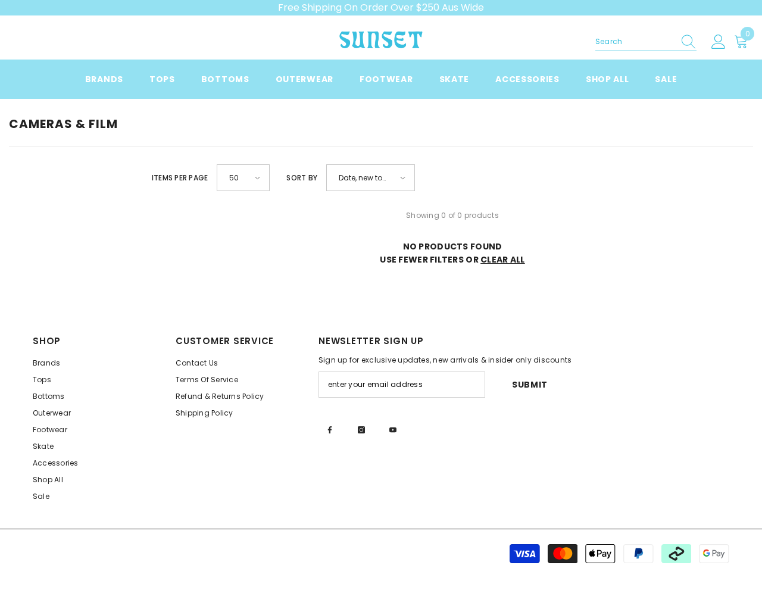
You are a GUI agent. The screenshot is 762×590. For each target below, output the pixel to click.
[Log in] (718, 42)
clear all (502, 260)
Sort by (301, 178)
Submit (530, 385)
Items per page (180, 178)
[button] (243, 177)
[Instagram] (361, 430)
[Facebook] (329, 430)
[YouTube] (393, 430)
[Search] (646, 42)
